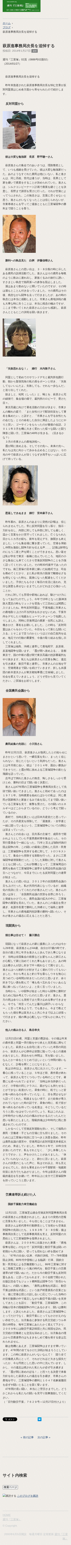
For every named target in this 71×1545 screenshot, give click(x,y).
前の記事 (28, 1437)
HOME (7, 1515)
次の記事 (42, 1437)
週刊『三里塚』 (12, 1519)
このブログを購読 (27, 1495)
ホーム (7, 23)
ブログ (7, 27)
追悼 (35, 51)
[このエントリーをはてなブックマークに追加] (39, 1420)
